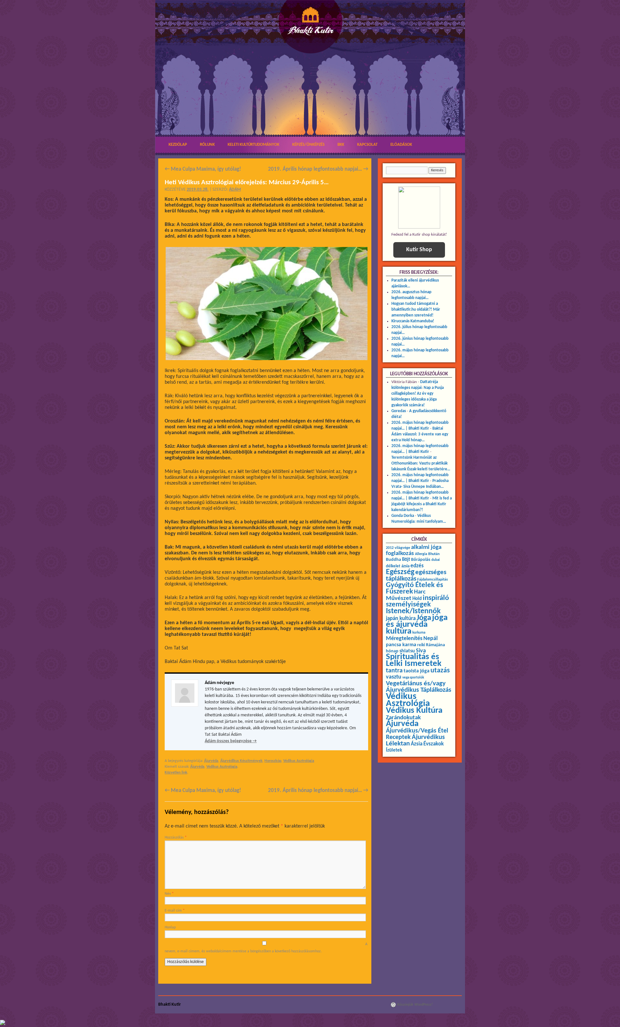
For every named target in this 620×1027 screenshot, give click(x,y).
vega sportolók (413, 677)
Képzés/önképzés (308, 145)
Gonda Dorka (402, 516)
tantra (394, 671)
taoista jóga (416, 671)
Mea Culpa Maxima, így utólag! (203, 169)
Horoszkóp (272, 761)
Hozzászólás (176, 838)
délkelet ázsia (397, 566)
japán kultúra (401, 618)
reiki (421, 645)
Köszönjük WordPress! (415, 1005)
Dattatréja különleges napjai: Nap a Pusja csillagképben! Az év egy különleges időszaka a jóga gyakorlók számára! (417, 393)
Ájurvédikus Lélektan (415, 740)
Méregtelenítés (404, 639)
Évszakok (433, 744)
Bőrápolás (420, 559)
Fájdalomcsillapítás (432, 580)
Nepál (430, 638)
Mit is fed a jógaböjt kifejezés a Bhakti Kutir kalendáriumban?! (421, 504)
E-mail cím (175, 911)
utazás (440, 670)
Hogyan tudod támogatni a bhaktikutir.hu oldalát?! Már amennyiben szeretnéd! (415, 309)
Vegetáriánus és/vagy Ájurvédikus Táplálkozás (418, 686)
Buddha (393, 559)
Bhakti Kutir (169, 1004)
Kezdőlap (178, 145)
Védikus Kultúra (414, 710)
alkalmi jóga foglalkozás (413, 550)
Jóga (424, 618)
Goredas (398, 411)
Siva (421, 651)
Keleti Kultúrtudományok (253, 145)
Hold (417, 598)
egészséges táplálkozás (416, 575)
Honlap (170, 927)
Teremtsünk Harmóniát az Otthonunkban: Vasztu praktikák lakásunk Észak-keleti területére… (420, 463)
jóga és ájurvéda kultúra (417, 625)
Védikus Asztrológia (298, 761)
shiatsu (407, 651)
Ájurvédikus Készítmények (241, 761)
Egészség (400, 572)
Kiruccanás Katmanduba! (412, 321)
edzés (417, 566)
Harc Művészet (406, 595)
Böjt (406, 559)
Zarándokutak (403, 717)
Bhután (433, 554)
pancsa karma (401, 644)
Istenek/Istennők (413, 611)
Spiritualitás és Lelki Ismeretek (413, 660)
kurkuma (418, 633)
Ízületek (394, 750)
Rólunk (207, 145)
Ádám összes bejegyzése (231, 741)
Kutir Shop (419, 250)
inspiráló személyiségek (417, 601)
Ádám (235, 189)
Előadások (401, 145)
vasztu (393, 677)
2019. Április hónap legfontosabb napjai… (318, 169)
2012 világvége (398, 548)
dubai (435, 560)
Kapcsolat (367, 145)
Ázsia (416, 744)
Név (169, 894)
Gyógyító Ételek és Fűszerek (414, 588)
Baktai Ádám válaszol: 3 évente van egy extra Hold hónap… (419, 434)
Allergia (421, 554)
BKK (340, 145)
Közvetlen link (176, 773)
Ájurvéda (211, 761)
